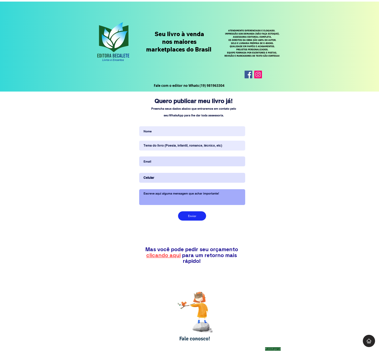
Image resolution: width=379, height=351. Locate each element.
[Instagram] (258, 74)
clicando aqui (163, 255)
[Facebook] (248, 74)
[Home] (369, 341)
